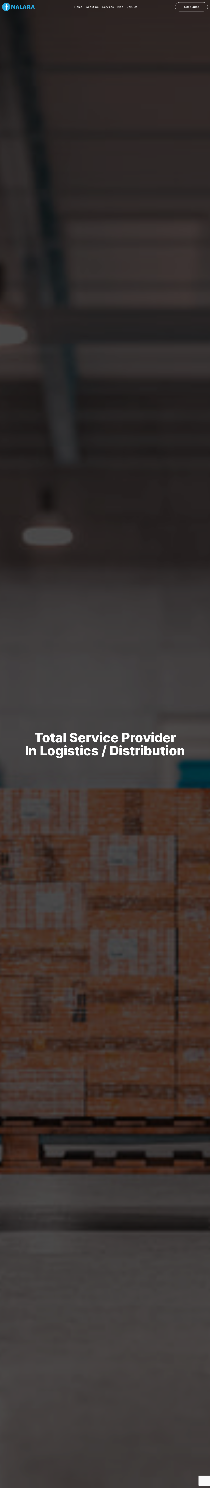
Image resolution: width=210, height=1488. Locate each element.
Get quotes (191, 7)
